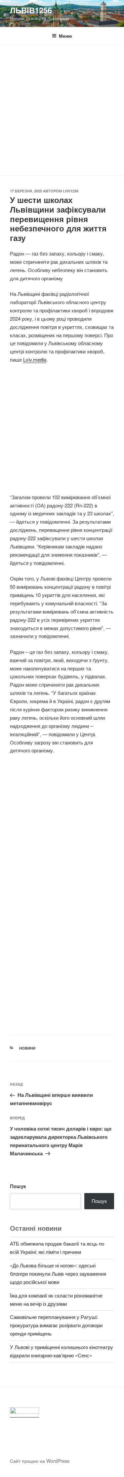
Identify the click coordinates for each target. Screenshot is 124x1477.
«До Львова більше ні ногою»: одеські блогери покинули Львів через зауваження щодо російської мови (58, 1273)
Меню (65, 35)
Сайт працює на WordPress (39, 1460)
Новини (27, 1048)
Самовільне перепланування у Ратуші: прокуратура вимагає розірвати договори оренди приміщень (56, 1325)
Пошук (18, 1186)
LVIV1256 (70, 190)
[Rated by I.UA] (24, 1412)
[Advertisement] (62, 110)
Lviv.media (34, 359)
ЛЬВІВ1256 (31, 10)
